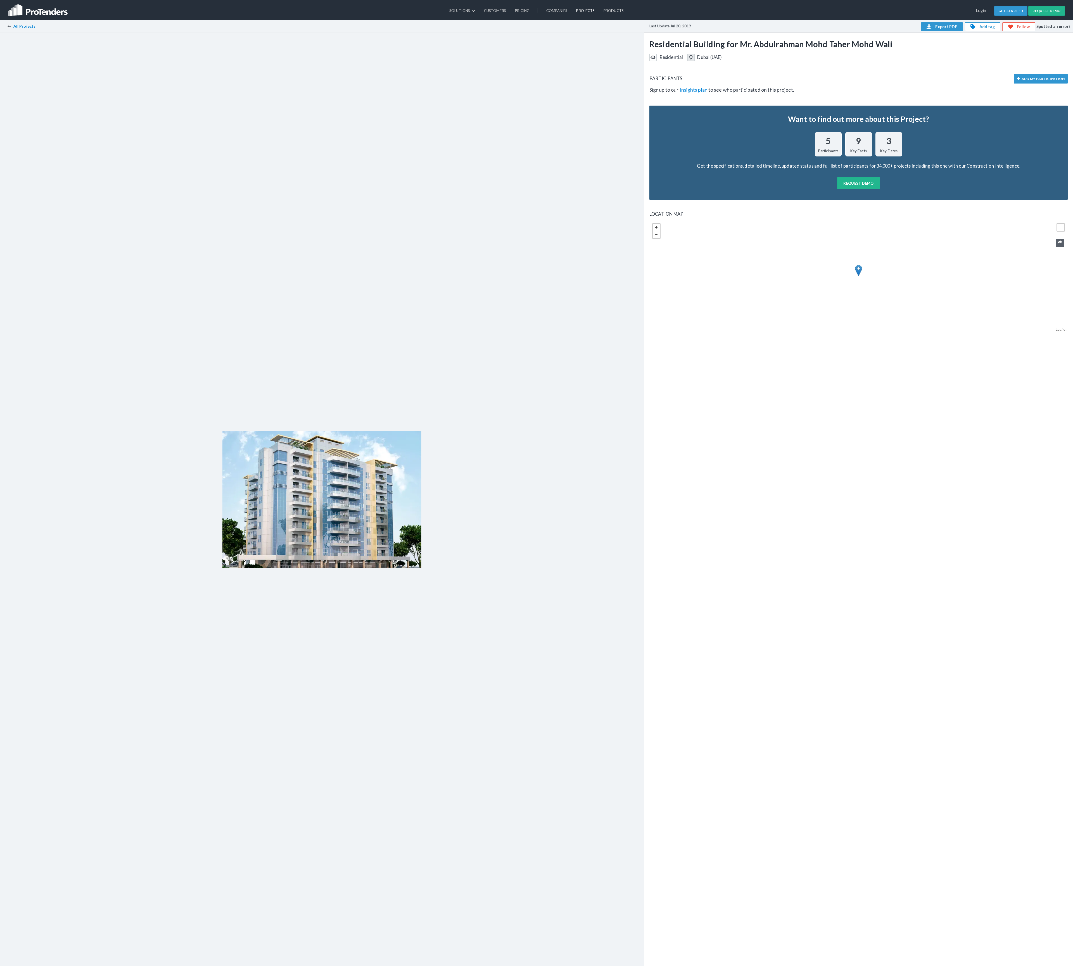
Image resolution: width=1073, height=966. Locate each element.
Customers (495, 10)
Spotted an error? (1053, 26)
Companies (557, 10)
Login (981, 10)
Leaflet (1061, 329)
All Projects (24, 26)
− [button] (656, 234)
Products (614, 10)
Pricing (522, 10)
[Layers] (1060, 227)
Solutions (460, 10)
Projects (585, 10)
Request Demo (1046, 11)
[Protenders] (38, 7)
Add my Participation (1043, 79)
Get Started (1010, 11)
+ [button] (656, 227)
